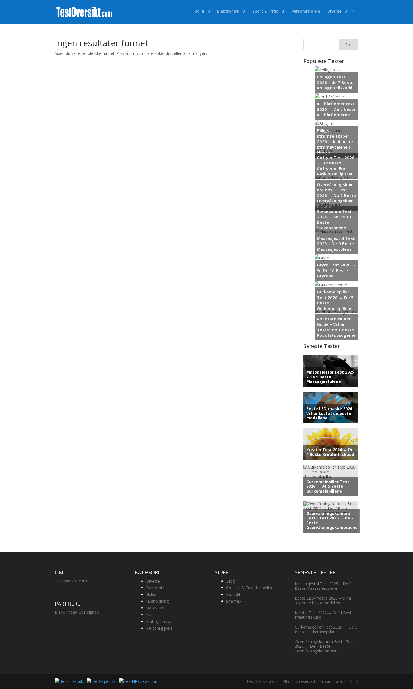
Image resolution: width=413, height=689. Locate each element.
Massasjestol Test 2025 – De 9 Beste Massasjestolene (336, 243)
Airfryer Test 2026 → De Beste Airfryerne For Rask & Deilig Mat (336, 166)
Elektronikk (228, 11)
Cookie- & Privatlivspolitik (249, 587)
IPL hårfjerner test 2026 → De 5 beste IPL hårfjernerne (336, 109)
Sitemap (233, 601)
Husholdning (157, 601)
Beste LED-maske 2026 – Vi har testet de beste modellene (330, 413)
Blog (230, 581)
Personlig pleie (306, 11)
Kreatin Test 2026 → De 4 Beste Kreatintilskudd (330, 452)
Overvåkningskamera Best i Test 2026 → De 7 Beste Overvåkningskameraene (336, 195)
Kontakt (233, 594)
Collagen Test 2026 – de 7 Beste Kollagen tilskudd (335, 82)
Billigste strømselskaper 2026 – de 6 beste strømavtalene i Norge (335, 141)
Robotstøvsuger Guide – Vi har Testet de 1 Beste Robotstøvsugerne (336, 327)
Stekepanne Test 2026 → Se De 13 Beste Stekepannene (334, 219)
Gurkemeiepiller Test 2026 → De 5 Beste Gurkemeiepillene (335, 300)
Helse (151, 594)
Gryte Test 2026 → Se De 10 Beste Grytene (336, 270)
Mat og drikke (158, 621)
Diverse (334, 11)
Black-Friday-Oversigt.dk (77, 612)
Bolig (199, 11)
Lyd (149, 614)
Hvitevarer (155, 608)
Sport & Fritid (265, 11)
